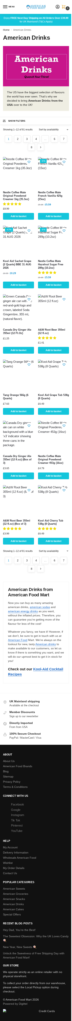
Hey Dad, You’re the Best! (19, 930)
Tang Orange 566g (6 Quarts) (15, 397)
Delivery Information (15, 852)
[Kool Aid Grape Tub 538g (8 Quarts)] (53, 375)
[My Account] (57, 7)
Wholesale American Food (19, 857)
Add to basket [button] (18, 216)
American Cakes (13, 909)
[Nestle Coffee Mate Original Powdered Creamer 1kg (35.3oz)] (18, 172)
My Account (10, 847)
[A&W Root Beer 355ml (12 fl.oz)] (53, 309)
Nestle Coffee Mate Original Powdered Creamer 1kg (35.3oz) (16, 196)
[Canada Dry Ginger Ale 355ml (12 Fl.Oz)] (18, 309)
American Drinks (13, 904)
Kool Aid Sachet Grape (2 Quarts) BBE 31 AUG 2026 (17, 264)
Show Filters (16, 121)
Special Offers (12, 914)
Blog (6, 771)
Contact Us (10, 873)
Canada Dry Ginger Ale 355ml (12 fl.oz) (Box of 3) (17, 459)
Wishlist (8, 862)
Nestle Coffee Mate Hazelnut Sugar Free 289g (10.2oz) (50, 264)
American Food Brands (17, 766)
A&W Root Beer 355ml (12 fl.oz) (51, 331)
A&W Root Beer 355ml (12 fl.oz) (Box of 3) (16, 522)
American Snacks (14, 899)
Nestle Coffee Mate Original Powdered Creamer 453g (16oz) (50, 459)
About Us (9, 761)
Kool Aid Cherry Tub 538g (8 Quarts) (50, 522)
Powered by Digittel (15, 1003)
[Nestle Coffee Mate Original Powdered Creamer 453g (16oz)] (53, 436)
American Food (17, 640)
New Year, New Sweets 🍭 (19, 947)
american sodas (40, 607)
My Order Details (13, 868)
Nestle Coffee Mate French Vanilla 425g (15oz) (50, 196)
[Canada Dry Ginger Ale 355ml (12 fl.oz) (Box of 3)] (18, 436)
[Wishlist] (29, 162)
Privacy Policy (11, 781)
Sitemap (8, 776)
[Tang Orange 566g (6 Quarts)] (18, 375)
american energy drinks (23, 611)
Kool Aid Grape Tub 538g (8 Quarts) (53, 397)
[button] (64, 7)
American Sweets (14, 888)
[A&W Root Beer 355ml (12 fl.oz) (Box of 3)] (18, 500)
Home (6, 30)
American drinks (45, 644)
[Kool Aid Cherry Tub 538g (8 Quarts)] (53, 500)
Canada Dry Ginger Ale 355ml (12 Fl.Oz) (17, 331)
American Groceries (15, 893)
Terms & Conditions (15, 786)
